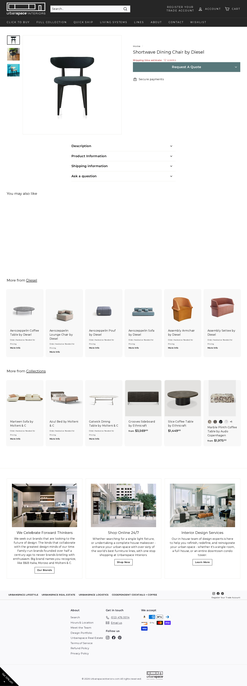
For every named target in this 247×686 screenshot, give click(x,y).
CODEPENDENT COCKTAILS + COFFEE (134, 594)
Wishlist (198, 22)
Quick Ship (83, 22)
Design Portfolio (81, 632)
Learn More (203, 563)
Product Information (89, 156)
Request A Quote (186, 67)
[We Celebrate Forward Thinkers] (44, 505)
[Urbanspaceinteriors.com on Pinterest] (119, 638)
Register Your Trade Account (226, 597)
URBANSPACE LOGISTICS (94, 594)
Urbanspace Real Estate (87, 638)
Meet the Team (81, 627)
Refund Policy (80, 648)
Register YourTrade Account (180, 9)
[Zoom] (72, 84)
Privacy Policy (80, 653)
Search (75, 617)
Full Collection (51, 22)
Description (81, 146)
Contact (176, 22)
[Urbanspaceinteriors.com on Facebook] (113, 638)
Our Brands (45, 571)
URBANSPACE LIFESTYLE (23, 594)
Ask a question (84, 176)
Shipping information (89, 166)
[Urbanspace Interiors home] (155, 676)
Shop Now (124, 563)
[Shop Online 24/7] (123, 505)
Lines (139, 22)
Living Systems (113, 22)
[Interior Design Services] (202, 505)
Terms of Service (82, 643)
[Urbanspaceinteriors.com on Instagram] (107, 638)
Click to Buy (18, 22)
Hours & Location (82, 622)
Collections (36, 371)
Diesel (31, 280)
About (156, 22)
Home (136, 46)
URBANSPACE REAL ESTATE (58, 594)
